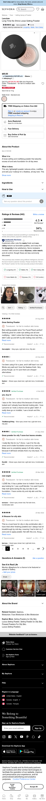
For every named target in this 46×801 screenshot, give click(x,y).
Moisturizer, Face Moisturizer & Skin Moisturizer (20, 614)
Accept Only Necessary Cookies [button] (12, 786)
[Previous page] (2, 548)
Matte (32, 27)
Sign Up (38, 728)
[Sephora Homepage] (8, 9)
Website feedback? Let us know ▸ (23, 634)
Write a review (38, 214)
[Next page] (43, 548)
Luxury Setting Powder (11, 621)
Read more (6, 340)
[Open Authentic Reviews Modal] (24, 240)
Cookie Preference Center (24, 779)
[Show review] (9, 295)
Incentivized (27, 301)
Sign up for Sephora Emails (13, 723)
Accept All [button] (34, 786)
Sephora (20, 612)
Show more (6, 175)
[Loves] (37, 9)
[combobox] (25, 9)
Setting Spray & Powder (23, 15)
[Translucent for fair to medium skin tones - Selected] (4, 99)
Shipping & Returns (15, 115)
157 (38, 548)
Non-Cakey (39, 27)
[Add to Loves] (43, 83)
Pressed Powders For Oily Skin (14, 624)
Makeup (4, 15)
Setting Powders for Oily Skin (25, 619)
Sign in (10, 111)
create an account (23, 111)
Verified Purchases (36, 308)
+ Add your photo (8, 572)
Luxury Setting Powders (11, 626)
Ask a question (21, 25)
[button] (31, 76)
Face (11, 15)
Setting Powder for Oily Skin (31, 621)
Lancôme (6, 18)
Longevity (26, 27)
